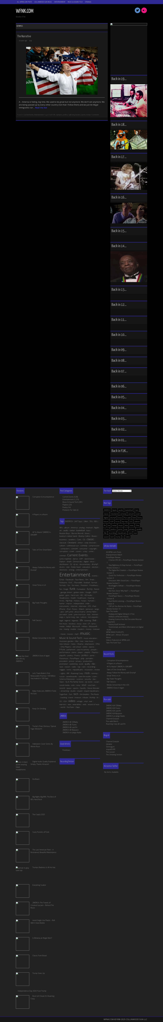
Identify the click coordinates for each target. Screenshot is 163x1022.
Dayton (62, 561)
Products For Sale (69, 510)
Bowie (94, 536)
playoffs (62, 655)
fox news (75, 585)
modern (81, 629)
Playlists (65, 505)
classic (106, 514)
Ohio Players (66, 647)
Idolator (109, 744)
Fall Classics (111, 682)
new (81, 641)
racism (67, 667)
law (77, 617)
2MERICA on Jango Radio (115, 716)
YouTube (70, 707)
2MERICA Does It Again (115, 688)
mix (60, 629)
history (77, 600)
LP (89, 623)
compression (94, 545)
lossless (72, 623)
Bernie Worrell (77, 533)
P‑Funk (62, 649)
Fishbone (63, 582)
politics (65, 115)
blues (87, 533)
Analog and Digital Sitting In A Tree (121, 614)
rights (63, 673)
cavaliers (71, 539)
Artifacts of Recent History (118, 616)
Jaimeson (89, 609)
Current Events (29, 115)
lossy (79, 623)
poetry (70, 655)
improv (69, 603)
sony (78, 685)
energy (71, 570)
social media (64, 685)
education (86, 567)
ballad (72, 530)
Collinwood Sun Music (43, 2)
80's (95, 521)
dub (68, 567)
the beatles (84, 694)
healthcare (81, 598)
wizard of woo (93, 704)
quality (139, 529)
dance (75, 559)
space (68, 688)
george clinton (66, 592)
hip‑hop (69, 600)
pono (120, 529)
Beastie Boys (64, 533)
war (90, 701)
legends (75, 620)
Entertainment (59, 2)
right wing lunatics (74, 115)
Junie (70, 614)
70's (91, 521)
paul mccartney (83, 649)
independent (79, 603)
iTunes (74, 609)
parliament (71, 649)
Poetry (65, 507)
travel (70, 697)
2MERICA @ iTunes (113, 708)
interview (82, 606)
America (74, 527)
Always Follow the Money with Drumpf (121, 672)
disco (92, 561)
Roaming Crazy (77, 673)
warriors (62, 704)
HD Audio (88, 595)
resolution (88, 669)
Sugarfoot (63, 694)
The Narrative (24, 36)
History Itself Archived (117, 624)
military (84, 626)
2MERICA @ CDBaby (113, 705)
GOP (51, 115)
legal (61, 620)
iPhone (62, 609)
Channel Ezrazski (112, 718)
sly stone (88, 682)
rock (130, 533)
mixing (66, 629)
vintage (79, 701)
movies (70, 634)
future (106, 521)
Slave (61, 682)
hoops (83, 600)
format (94, 582)
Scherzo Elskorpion (67, 679)
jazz (62, 611)
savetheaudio (71, 676)
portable (89, 658)
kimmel (95, 614)
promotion (63, 664)
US (60, 701)
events (94, 575)
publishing (74, 664)
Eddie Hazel (76, 567)
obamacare (89, 644)
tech (112, 537)
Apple (114, 510)
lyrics (94, 623)
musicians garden (66, 641)
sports (83, 115)
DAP (81, 559)
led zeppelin (93, 617)
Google (88, 592)
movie (63, 634)
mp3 (76, 634)
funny (140, 518)
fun (60, 589)
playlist (87, 652)
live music (63, 623)
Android (89, 527)
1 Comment (95, 115)
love (84, 623)
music (120, 525)
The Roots (95, 694)
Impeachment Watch (114, 555)
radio (74, 667)
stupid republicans (91, 691)
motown (96, 629)
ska (94, 679)
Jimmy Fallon (91, 611)
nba (126, 525)
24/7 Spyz (78, 521)
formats (62, 585)
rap (79, 667)
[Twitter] (137, 13)
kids (88, 614)
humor (62, 603)
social (96, 682)
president (63, 661)
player (80, 652)
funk (134, 518)
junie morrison (80, 614)
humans (91, 600)
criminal (62, 555)
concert (131, 514)
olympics (59, 115)
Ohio (137, 525)
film (86, 579)
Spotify (83, 688)
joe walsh (63, 614)
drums (62, 567)
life (54, 115)
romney (94, 673)
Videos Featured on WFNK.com (118, 640)
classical (62, 542)
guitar (61, 595)
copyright (93, 548)
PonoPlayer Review (113, 557)
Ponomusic (63, 658)
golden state (79, 592)
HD (81, 595)
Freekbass (93, 585)
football (87, 582)
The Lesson (110, 752)
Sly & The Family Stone (74, 682)
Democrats (77, 561)
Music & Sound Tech (75, 2)
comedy (123, 514)
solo (73, 685)
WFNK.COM (24, 11)
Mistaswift (93, 626)
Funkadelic (81, 589)
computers (65, 548)
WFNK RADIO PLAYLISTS (115, 632)
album (66, 527)
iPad (94, 606)
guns (67, 595)
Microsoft (76, 626)
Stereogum (110, 747)
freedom (84, 585)
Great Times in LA (113, 675)
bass (88, 530)
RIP (68, 673)
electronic (63, 570)
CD (84, 539)
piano (74, 652)
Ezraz (120, 518)
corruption (63, 551)
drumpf (113, 518)
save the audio (85, 676)
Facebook (70, 579)
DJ (71, 564)
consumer (83, 548)
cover (138, 514)
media (61, 626)
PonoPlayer (74, 658)
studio (73, 691)
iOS (131, 521)
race (61, 667)
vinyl (86, 701)
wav (69, 704)
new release (64, 644)
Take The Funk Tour (113, 643)
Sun (70, 694)
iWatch (81, 609)
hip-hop (125, 521)
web (84, 704)
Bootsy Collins (84, 536)
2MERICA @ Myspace (114, 713)
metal (114, 525)
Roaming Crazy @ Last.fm (116, 724)
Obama (80, 644)
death (69, 561)
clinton (80, 542)
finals (92, 579)
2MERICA (107, 510)
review (97, 669)
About (108, 637)
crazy (85, 551)
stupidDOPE (110, 749)
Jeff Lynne (69, 611)
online (85, 647)
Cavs (136, 510)
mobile (73, 629)
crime (91, 551)
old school (77, 647)
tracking (64, 697)
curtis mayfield (65, 559)
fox (69, 585)
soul (135, 533)
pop (125, 529)
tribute (85, 697)
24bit (86, 521)
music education (90, 638)
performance (64, 652)
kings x (62, 617)
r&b (105, 533)
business (63, 539)
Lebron (137, 521)
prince (71, 661)
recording (112, 533)
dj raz (75, 564)
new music (89, 641)
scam (94, 676)
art (60, 530)
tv (123, 537)
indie (87, 603)
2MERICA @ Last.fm (113, 711)
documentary (84, 564)
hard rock (75, 595)
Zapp (78, 707)
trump (88, 115)
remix (69, 669)
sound (106, 537)
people (94, 649)
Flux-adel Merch (112, 721)
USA (65, 701)
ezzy (30, 41)
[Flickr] (144, 13)
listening (87, 620)
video (128, 537)
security (88, 679)
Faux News (79, 579)
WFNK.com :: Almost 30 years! (117, 635)
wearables (77, 704)
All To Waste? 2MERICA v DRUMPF (119, 666)
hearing (91, 598)
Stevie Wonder (93, 688)
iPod (68, 609)
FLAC (71, 582)
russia (61, 676)
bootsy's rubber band (68, 536)
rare (83, 667)
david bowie (89, 559)
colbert (62, 545)
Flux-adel (127, 518)
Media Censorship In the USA (118, 685)
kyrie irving (70, 617)
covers (78, 551)
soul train (91, 685)
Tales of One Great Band (116, 669)
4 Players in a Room (114, 663)
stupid (79, 691)
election (95, 567)
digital (106, 518)
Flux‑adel (78, 582)
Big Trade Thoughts (114, 679)
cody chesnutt (90, 542)
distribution (63, 564)
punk (81, 664)
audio (121, 510)
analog (81, 527)
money (88, 629)
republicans (122, 533)
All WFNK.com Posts (24, 2)
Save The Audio (112, 611)
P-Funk (106, 529)
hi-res (118, 521)
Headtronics (64, 598)
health (73, 598)
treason (78, 697)
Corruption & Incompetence (117, 660)
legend (67, 620)
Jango (97, 609)
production (87, 661)
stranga (88, 2)
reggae (62, 669)
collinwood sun (73, 545)
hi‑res (61, 600)
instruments (64, 606)
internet (74, 606)
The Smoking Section (114, 754)
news (132, 525)
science (79, 679)
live (109, 525)
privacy (132, 529)
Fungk (66, 589)
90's (61, 527)
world (63, 707)
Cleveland (114, 514)
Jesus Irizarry (80, 611)
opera (91, 647)
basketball (129, 510)
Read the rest (41, 107)
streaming (65, 691)
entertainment (82, 570)
